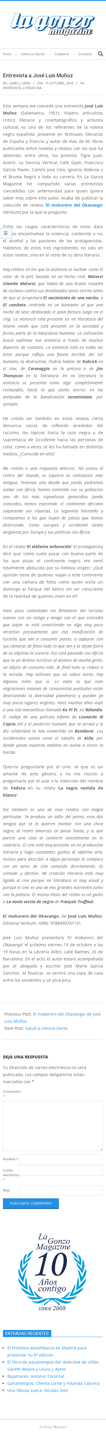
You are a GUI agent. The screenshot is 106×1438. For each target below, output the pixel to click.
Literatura (32, 88)
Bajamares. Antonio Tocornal (35, 1376)
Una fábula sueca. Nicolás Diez (37, 1390)
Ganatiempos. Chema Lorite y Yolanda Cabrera (53, 1383)
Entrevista (12, 88)
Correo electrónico (10, 1175)
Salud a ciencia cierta (46, 1028)
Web (6, 1190)
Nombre (10, 1159)
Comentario (10, 1093)
